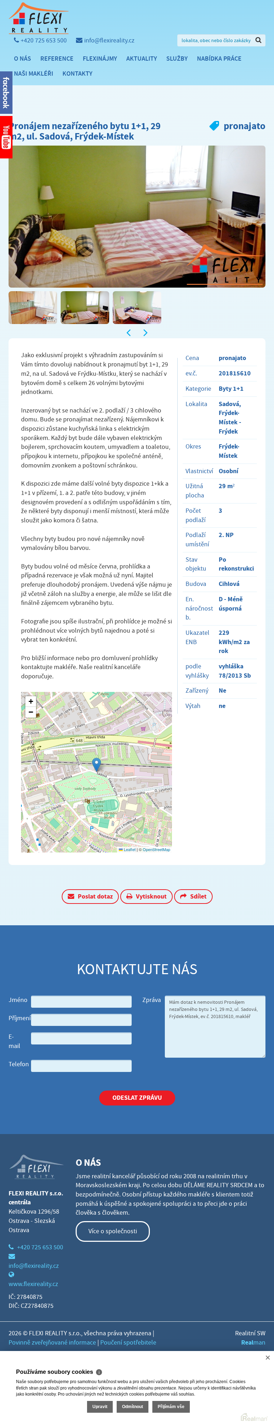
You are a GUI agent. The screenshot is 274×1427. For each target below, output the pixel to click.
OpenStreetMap (156, 849)
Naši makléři (33, 73)
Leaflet (129, 849)
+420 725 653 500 (44, 40)
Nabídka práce (219, 58)
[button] (96, 765)
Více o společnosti (112, 1231)
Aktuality (141, 58)
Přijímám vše (171, 1406)
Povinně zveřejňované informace (52, 1343)
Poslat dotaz (95, 896)
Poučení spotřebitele (128, 1343)
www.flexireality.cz (33, 1284)
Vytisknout (151, 896)
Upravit (99, 1406)
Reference (56, 58)
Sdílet (198, 896)
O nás (22, 58)
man (253, 1343)
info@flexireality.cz (109, 40)
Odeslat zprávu (137, 1097)
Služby (177, 58)
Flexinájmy (100, 58)
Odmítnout (132, 1406)
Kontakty (77, 73)
